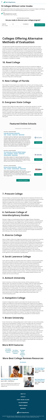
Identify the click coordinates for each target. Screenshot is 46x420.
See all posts (23, 362)
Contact (23, 396)
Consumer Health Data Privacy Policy (33, 417)
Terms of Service (23, 405)
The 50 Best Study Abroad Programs (15, 352)
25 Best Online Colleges (23, 399)
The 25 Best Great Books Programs (8, 350)
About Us (23, 394)
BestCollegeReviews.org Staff (9, 13)
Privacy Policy (38, 416)
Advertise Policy (32, 416)
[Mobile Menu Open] (1, 2)
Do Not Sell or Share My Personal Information (18, 417)
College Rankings (23, 402)
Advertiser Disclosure (25, 416)
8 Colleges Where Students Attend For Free (22, 353)
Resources (23, 408)
